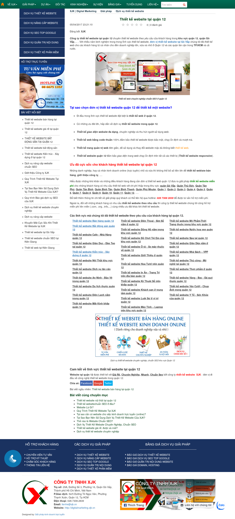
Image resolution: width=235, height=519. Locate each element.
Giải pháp (106, 11)
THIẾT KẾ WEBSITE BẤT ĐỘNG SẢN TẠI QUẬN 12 (39, 140)
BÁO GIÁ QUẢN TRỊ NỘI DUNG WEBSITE (150, 461)
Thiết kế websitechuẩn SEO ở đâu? (96, 404)
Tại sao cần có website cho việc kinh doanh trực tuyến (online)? (111, 414)
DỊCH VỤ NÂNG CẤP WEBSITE (41, 23)
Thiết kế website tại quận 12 (143, 19)
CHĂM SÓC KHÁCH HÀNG (41, 461)
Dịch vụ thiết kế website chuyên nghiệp (42, 208)
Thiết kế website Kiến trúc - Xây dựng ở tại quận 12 (42, 155)
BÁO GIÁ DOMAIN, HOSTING (143, 465)
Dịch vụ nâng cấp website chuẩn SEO (38, 165)
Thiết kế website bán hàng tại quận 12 (41, 121)
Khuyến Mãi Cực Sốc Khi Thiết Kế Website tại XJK (41, 224)
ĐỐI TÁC (60, 4)
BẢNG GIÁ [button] (114, 4)
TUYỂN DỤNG (134, 4)
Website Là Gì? (85, 407)
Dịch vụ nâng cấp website (38, 216)
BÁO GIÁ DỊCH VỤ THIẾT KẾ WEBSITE (148, 454)
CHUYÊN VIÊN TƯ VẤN (39, 454)
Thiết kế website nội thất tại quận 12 (96, 400)
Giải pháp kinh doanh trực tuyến (50, 514)
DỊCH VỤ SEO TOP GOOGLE (40, 32)
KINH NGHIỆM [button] (78, 4)
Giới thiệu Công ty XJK (37, 172)
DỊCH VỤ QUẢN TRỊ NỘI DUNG (41, 42)
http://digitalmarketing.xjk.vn (80, 507)
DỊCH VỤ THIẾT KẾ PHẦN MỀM (41, 52)
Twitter (108, 383)
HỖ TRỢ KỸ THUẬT (37, 458)
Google (98, 383)
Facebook (86, 383)
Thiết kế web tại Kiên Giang (40, 247)
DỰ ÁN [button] (45, 4)
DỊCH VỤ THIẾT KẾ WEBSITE (40, 13)
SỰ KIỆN (98, 4)
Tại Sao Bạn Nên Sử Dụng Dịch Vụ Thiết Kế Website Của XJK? (42, 189)
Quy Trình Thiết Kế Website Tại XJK (42, 180)
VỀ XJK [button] (11, 4)
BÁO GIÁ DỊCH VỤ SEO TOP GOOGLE (148, 458)
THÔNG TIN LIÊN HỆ (38, 465)
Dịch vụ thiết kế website (130, 11)
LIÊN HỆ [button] (152, 4)
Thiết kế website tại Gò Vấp (40, 232)
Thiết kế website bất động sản (41, 147)
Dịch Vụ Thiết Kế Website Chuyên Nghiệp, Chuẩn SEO (106, 424)
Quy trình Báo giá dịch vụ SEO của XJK (41, 199)
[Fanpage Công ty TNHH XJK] (168, 494)
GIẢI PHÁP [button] (28, 4)
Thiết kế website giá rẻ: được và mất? (97, 428)
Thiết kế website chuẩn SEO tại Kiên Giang (42, 239)
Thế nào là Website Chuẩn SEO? (95, 421)
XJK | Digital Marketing (83, 11)
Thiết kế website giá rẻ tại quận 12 (42, 130)
